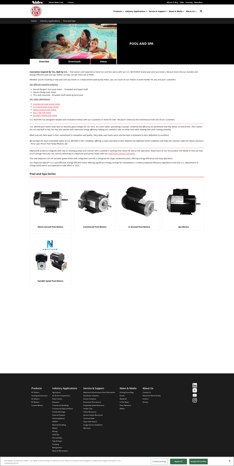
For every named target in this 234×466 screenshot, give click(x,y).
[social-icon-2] (195, 390)
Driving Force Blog (127, 392)
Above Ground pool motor (44, 109)
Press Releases (125, 405)
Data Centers (57, 399)
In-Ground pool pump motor (46, 107)
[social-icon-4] (195, 400)
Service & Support (157, 11)
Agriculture (56, 392)
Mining (54, 431)
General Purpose (58, 415)
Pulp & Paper (57, 441)
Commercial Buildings (60, 405)
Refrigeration (57, 447)
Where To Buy (172, 2)
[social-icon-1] (195, 385)
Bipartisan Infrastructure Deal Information (99, 392)
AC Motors (35, 392)
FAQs (182, 2)
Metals (54, 428)
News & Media (175, 11)
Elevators (55, 402)
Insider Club (87, 408)
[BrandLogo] (36, 11)
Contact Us (147, 392)
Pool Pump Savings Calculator (121, 153)
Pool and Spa (69, 20)
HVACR (55, 421)
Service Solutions (89, 399)
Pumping (55, 444)
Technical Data (89, 418)
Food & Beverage (58, 412)
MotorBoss (198, 2)
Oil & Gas (55, 434)
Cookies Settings (159, 461)
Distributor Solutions (91, 395)
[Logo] (38, 2)
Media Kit (123, 399)
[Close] (230, 461)
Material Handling (59, 425)
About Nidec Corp (56, 2)
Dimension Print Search (92, 402)
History (145, 402)
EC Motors (35, 402)
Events (122, 395)
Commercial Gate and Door (62, 408)
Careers (71, 2)
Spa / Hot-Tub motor (42, 112)
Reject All (178, 461)
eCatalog (189, 2)
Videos (103, 61)
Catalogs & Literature (39, 395)
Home (34, 20)
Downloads (74, 61)
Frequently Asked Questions (93, 405)
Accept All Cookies (198, 461)
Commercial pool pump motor (46, 104)
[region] (117, 461)
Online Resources (89, 412)
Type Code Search (90, 421)
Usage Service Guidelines (93, 425)
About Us (190, 11)
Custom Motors (37, 405)
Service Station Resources (93, 415)
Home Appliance (58, 418)
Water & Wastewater (60, 451)
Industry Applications (135, 11)
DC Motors (35, 399)
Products (117, 11)
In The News (124, 402)
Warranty (86, 428)
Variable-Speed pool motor (45, 115)
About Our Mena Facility (152, 395)
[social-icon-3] (195, 395)
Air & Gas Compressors (61, 395)
